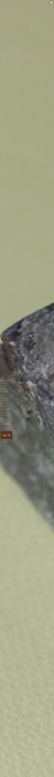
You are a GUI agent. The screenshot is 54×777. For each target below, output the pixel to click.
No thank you (6, 444)
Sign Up (6, 435)
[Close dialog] (51, 2)
